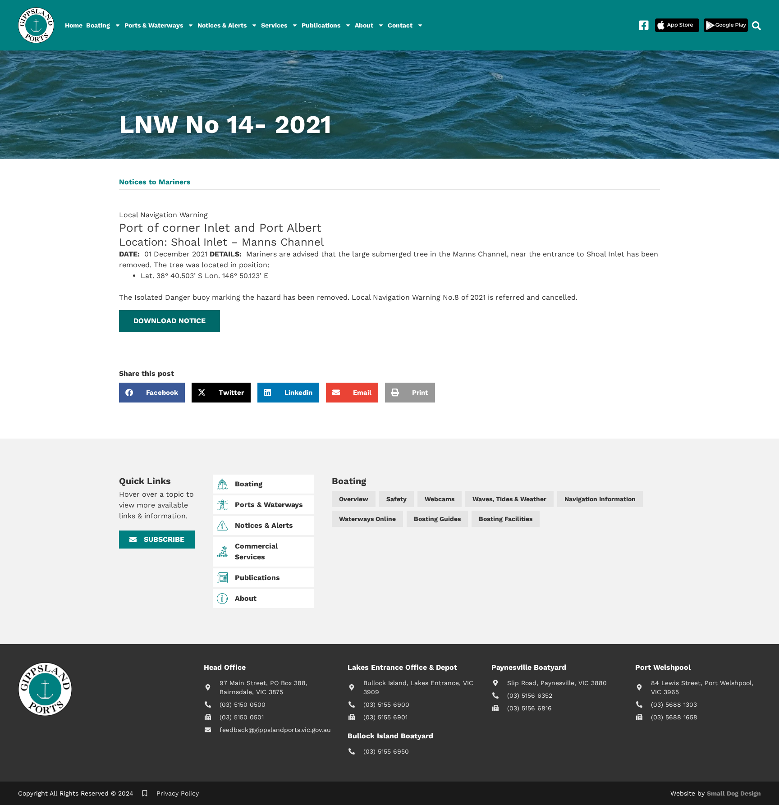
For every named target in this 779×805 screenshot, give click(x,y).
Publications (321, 25)
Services (274, 25)
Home (73, 25)
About (364, 25)
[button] (169, 321)
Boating (98, 25)
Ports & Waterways (153, 25)
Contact (400, 25)
